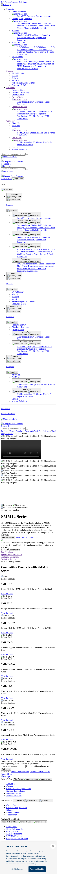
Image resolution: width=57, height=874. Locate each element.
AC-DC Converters (25, 47)
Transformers (11, 815)
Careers (9, 786)
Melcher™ (47, 142)
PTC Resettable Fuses (31, 16)
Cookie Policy (31, 864)
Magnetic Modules (42, 35)
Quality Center (12, 831)
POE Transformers (25, 61)
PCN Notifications (14, 836)
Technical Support (8, 559)
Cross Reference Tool (15, 829)
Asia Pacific (22, 135)
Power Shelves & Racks (44, 52)
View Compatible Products (27, 537)
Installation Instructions (42, 111)
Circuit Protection (13, 805)
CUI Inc (20, 142)
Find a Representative (20, 772)
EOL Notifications (37, 116)
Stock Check (11, 826)
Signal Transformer (25, 145)
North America (23, 133)
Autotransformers (46, 64)
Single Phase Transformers (44, 61)
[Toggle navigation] (18, 178)
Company (10, 121)
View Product (7, 593)
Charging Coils (30, 28)
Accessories (46, 16)
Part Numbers (7, 552)
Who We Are (19, 779)
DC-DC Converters (42, 47)
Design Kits (42, 28)
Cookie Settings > (18, 869)
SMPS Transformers (25, 66)
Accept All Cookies (37, 869)
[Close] (7, 189)
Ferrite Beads (43, 26)
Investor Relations (19, 2)
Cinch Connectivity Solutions (18, 788)
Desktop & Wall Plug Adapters (38, 431)
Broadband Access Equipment (30, 37)
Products (10, 9)
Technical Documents (10, 557)
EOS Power (38, 142)
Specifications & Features (11, 554)
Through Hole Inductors (27, 26)
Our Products (19, 800)
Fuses (19, 16)
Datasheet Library (24, 111)
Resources (10, 87)
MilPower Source (13, 793)
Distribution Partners (38, 772)
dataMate (28, 142)
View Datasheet (8, 537)
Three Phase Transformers (28, 64)
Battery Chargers (35, 49)
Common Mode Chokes (27, 23)
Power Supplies (16, 431)
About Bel (10, 784)
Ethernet (9, 810)
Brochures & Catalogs (26, 114)
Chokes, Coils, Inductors (16, 807)
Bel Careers (6, 2)
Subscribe (6, 769)
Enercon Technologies (15, 791)
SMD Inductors (44, 23)
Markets (9, 71)
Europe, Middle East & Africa (42, 133)
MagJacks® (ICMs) (25, 35)
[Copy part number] (2, 510)
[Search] (27, 154)
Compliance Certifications (17, 838)
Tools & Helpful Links (10, 822)
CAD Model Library (26, 102)
